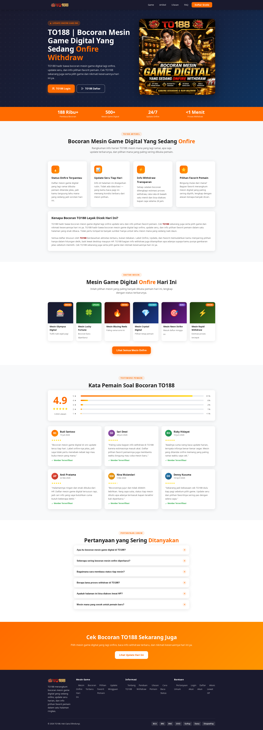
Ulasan (175, 4)
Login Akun (192, 687)
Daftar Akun (201, 687)
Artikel (162, 4)
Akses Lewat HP (211, 689)
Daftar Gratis (202, 4)
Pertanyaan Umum (181, 687)
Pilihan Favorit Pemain (101, 689)
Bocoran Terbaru (91, 687)
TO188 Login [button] (63, 88)
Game (151, 4)
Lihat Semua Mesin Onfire (131, 350)
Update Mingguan (113, 687)
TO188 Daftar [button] (92, 88)
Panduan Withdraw (142, 687)
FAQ (186, 4)
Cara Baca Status (163, 689)
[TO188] (60, 4)
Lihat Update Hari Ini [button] (131, 654)
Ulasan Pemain (154, 687)
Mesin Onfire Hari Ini (80, 691)
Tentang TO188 (130, 687)
